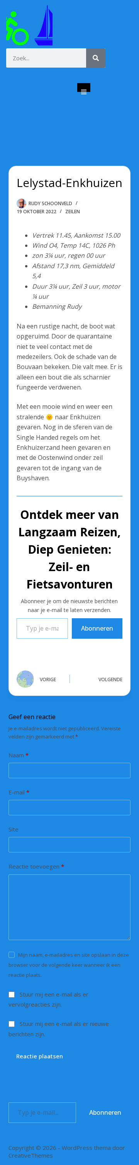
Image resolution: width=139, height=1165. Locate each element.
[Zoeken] (95, 58)
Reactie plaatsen (39, 1056)
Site (13, 829)
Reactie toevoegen (36, 866)
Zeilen (72, 211)
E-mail (18, 792)
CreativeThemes (30, 1155)
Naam (18, 755)
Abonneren (97, 628)
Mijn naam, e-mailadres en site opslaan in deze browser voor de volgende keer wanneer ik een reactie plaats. (68, 965)
